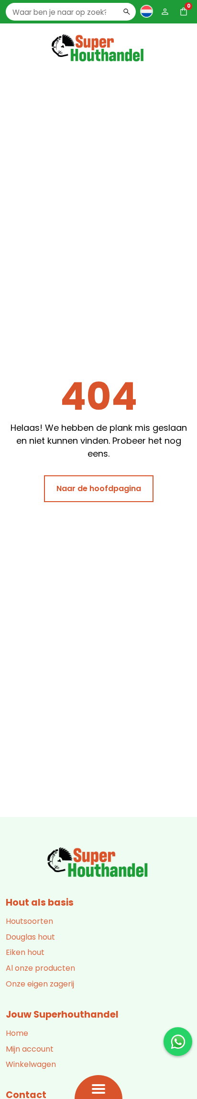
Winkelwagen (31, 1064)
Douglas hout (30, 936)
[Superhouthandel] (98, 863)
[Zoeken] (126, 11)
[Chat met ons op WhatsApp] (178, 1041)
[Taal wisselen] (146, 11)
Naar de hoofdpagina (98, 488)
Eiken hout (25, 952)
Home (17, 1033)
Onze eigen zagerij (40, 983)
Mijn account (30, 1048)
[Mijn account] (165, 11)
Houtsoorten (29, 921)
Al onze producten (40, 968)
